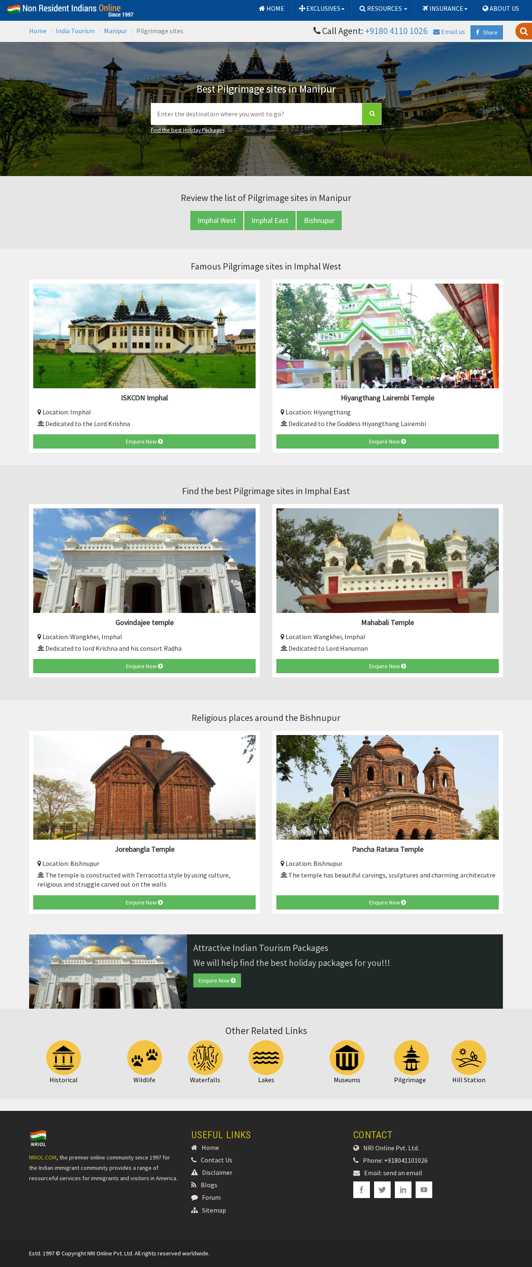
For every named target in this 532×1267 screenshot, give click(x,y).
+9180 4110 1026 (396, 31)
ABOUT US (504, 8)
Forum (211, 1197)
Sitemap (214, 1210)
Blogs (209, 1185)
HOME (275, 8)
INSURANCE (446, 8)
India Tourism (75, 31)
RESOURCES (385, 8)
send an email (402, 1173)
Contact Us (216, 1160)
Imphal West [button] (216, 220)
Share (488, 32)
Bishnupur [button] (319, 220)
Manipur (115, 31)
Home (38, 31)
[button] (41, 971)
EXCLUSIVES (323, 8)
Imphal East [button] (269, 220)
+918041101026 (406, 1160)
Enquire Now (142, 441)
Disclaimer (217, 1172)
